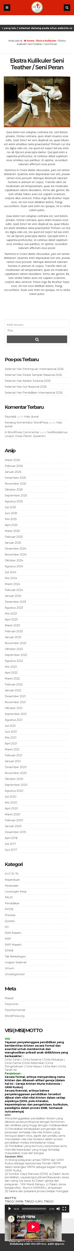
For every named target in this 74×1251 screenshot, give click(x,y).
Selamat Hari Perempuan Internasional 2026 (34, 369)
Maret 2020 (12, 814)
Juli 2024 (10, 572)
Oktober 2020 (14, 779)
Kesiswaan (12, 885)
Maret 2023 (12, 625)
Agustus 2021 (14, 720)
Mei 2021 (11, 737)
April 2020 (11, 808)
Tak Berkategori (15, 956)
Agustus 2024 (14, 566)
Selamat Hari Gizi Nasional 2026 (25, 386)
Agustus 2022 (14, 661)
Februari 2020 (14, 820)
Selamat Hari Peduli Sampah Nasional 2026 (33, 375)
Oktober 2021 (14, 708)
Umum (9, 968)
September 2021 (16, 714)
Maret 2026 (12, 460)
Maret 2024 (12, 584)
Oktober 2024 (14, 560)
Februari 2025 (14, 537)
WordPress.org (14, 1016)
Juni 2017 (11, 850)
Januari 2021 (13, 761)
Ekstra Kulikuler (46, 40)
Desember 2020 (16, 767)
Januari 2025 (13, 542)
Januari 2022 (13, 690)
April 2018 (11, 838)
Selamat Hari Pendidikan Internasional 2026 (33, 392)
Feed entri (11, 1004)
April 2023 (11, 619)
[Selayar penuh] (64, 1209)
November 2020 (16, 773)
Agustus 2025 (14, 501)
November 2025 (15, 483)
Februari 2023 (14, 631)
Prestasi (10, 915)
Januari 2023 (13, 637)
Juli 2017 (10, 844)
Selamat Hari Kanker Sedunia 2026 (27, 381)
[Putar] (10, 1209)
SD (7, 927)
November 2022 (15, 643)
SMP (8, 938)
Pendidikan (12, 903)
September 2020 (16, 785)
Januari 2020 (13, 826)
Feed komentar (15, 1010)
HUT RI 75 (11, 874)
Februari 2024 (14, 590)
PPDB (9, 909)
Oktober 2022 (14, 649)
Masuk (9, 998)
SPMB (9, 950)
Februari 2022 (14, 684)
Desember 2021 (15, 696)
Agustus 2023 (14, 607)
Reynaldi (10, 416)
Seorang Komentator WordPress (26, 422)
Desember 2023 (15, 601)
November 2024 (16, 554)
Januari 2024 (13, 596)
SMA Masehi (13, 933)
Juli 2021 (10, 726)
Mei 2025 (11, 519)
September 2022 (16, 655)
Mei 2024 (11, 578)
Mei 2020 (11, 802)
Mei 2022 (11, 666)
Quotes (10, 921)
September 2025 (16, 495)
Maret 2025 (12, 531)
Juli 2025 (10, 507)
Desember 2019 (15, 832)
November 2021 (15, 702)
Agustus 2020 (14, 790)
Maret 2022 (12, 678)
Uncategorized (14, 974)
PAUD (9, 897)
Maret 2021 (12, 749)
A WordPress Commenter (22, 432)
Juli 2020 (11, 796)
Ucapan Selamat (16, 962)
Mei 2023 (11, 613)
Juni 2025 (11, 513)
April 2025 (11, 525)
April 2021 (11, 743)
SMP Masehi (13, 944)
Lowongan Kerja (15, 891)
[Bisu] (58, 1209)
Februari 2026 (14, 466)
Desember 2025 (15, 477)
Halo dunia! (31, 416)
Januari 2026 (13, 472)
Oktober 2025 (14, 489)
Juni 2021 (11, 731)
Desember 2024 (15, 548)
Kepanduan (12, 879)
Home (30, 40)
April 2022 (11, 672)
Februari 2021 (13, 755)
